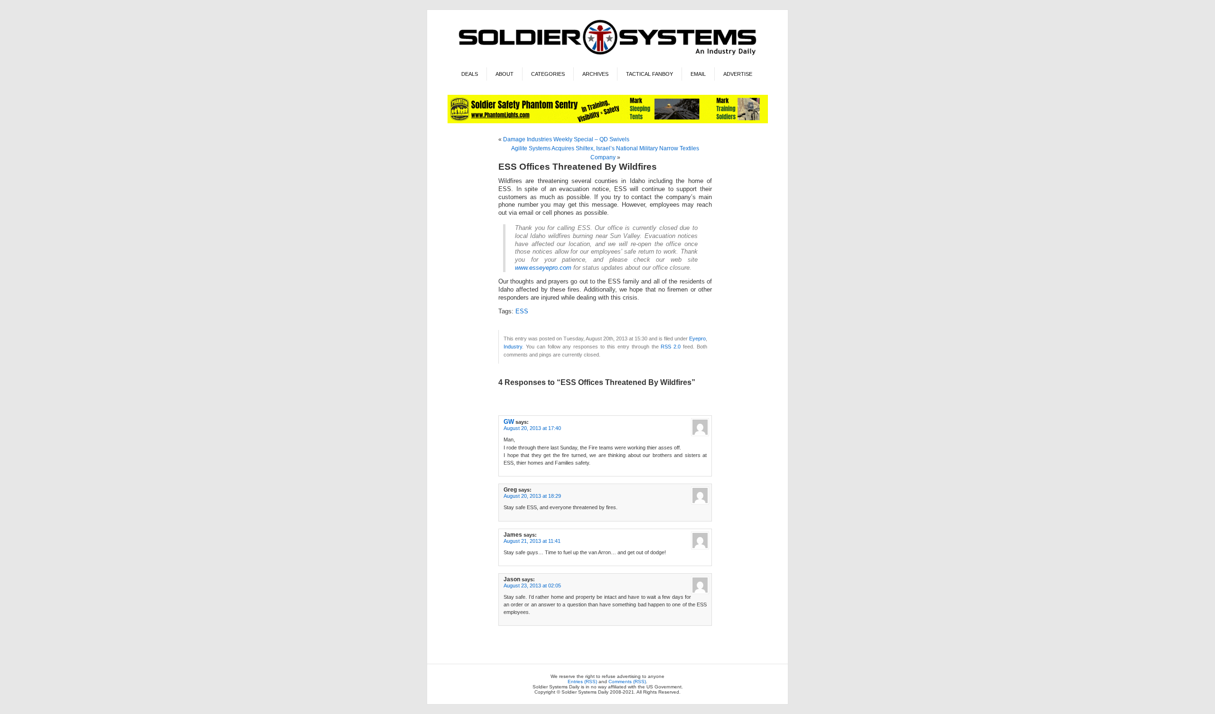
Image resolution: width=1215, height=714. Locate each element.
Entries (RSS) (582, 681)
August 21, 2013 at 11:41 (532, 541)
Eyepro (697, 338)
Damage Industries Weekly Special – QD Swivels (566, 139)
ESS (521, 311)
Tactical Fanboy (649, 74)
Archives (595, 74)
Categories (548, 74)
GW (509, 421)
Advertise (737, 74)
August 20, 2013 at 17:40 (532, 428)
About (504, 74)
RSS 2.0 (671, 346)
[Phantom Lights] (608, 121)
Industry (513, 346)
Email (698, 74)
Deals (469, 74)
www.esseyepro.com (543, 268)
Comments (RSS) (627, 681)
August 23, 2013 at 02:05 (532, 585)
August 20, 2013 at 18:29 (532, 496)
